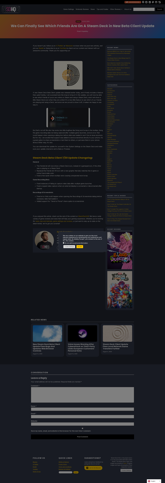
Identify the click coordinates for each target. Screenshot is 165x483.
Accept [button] (80, 246)
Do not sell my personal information (76, 243)
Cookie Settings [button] (69, 246)
